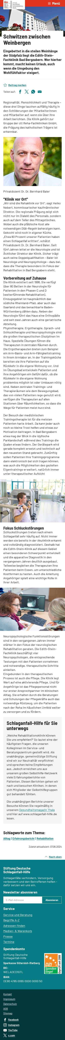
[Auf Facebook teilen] (20, 91)
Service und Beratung (17, 915)
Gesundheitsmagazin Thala (37, 810)
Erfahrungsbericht (23, 838)
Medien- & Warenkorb (17, 931)
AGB (5, 1008)
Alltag (6, 838)
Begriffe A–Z (11, 920)
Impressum (9, 998)
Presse (8, 936)
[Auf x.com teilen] (27, 91)
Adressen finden (14, 925)
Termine (8, 941)
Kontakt (7, 994)
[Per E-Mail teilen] (40, 91)
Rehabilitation (45, 838)
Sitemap (7, 1013)
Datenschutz (10, 1003)
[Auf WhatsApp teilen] (33, 91)
